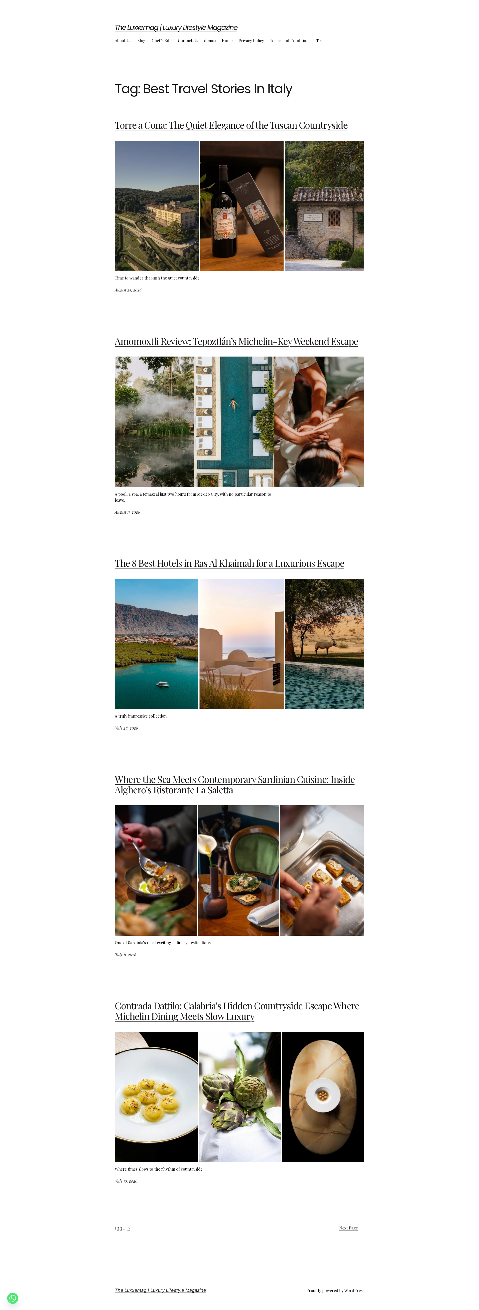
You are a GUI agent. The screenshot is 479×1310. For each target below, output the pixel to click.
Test (320, 40)
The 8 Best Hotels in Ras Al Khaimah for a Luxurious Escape (229, 563)
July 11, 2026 (125, 954)
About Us (123, 40)
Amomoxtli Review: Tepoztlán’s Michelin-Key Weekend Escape (236, 341)
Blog (141, 40)
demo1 (210, 40)
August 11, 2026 (127, 512)
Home (227, 40)
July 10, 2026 (126, 1181)
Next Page (351, 1227)
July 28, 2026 (126, 728)
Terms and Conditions (290, 40)
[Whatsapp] (12, 1298)
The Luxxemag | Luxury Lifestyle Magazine (176, 27)
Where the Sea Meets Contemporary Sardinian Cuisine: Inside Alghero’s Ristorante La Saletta (235, 784)
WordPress (354, 1290)
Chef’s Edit (162, 40)
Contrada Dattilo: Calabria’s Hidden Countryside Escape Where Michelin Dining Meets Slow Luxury (237, 1010)
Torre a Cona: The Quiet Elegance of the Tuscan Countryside (231, 125)
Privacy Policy (251, 40)
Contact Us (188, 40)
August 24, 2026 (128, 289)
